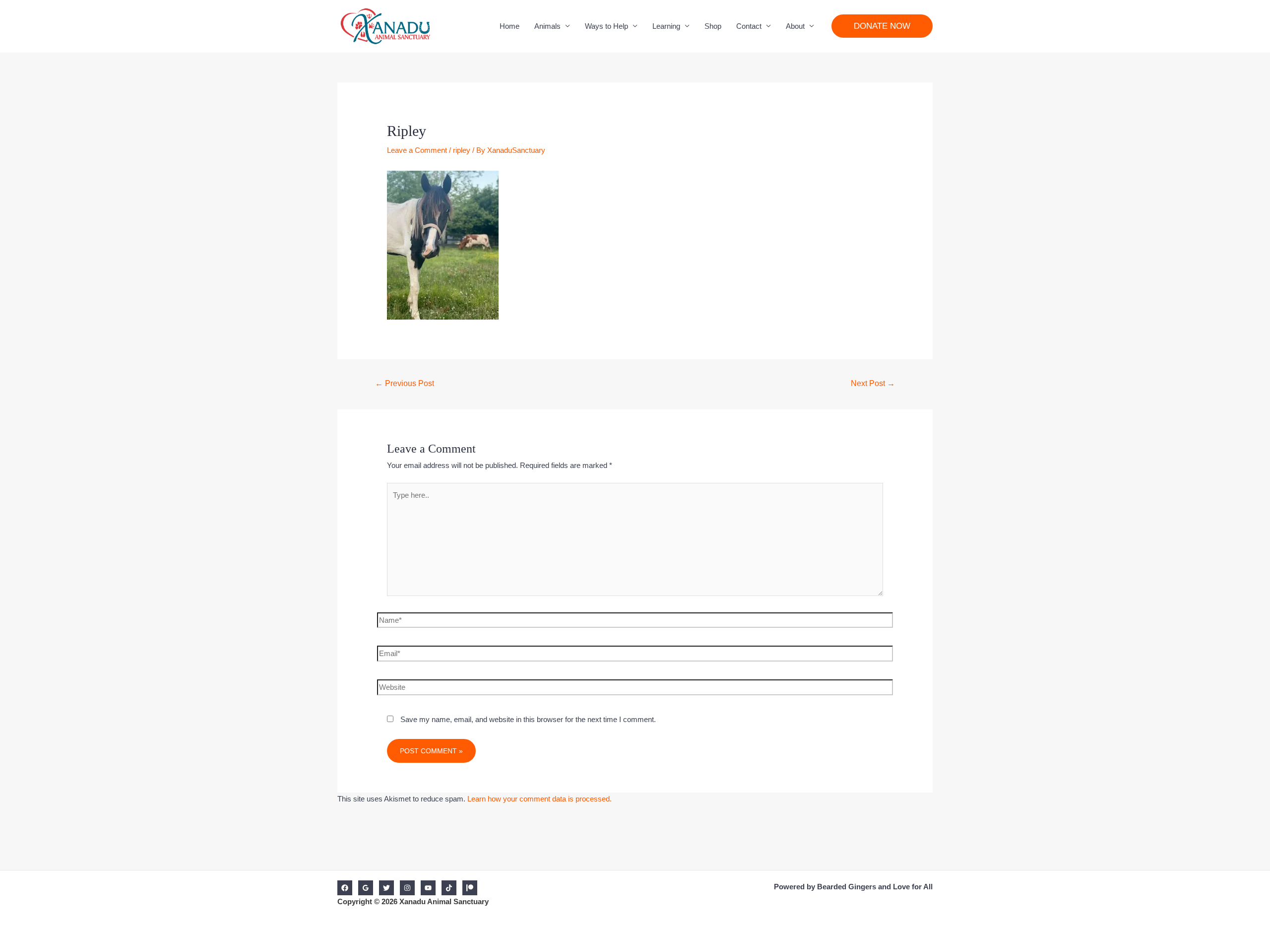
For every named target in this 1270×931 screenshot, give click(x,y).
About (795, 26)
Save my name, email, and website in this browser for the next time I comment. (528, 719)
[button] (882, 26)
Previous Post (404, 383)
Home (509, 26)
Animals (547, 26)
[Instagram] (407, 887)
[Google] (365, 887)
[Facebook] (344, 887)
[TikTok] (449, 887)
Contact (749, 26)
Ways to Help (606, 26)
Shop (712, 26)
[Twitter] (386, 887)
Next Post (873, 383)
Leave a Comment (417, 150)
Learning (666, 26)
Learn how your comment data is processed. (539, 799)
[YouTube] (428, 887)
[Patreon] (469, 887)
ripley (461, 150)
